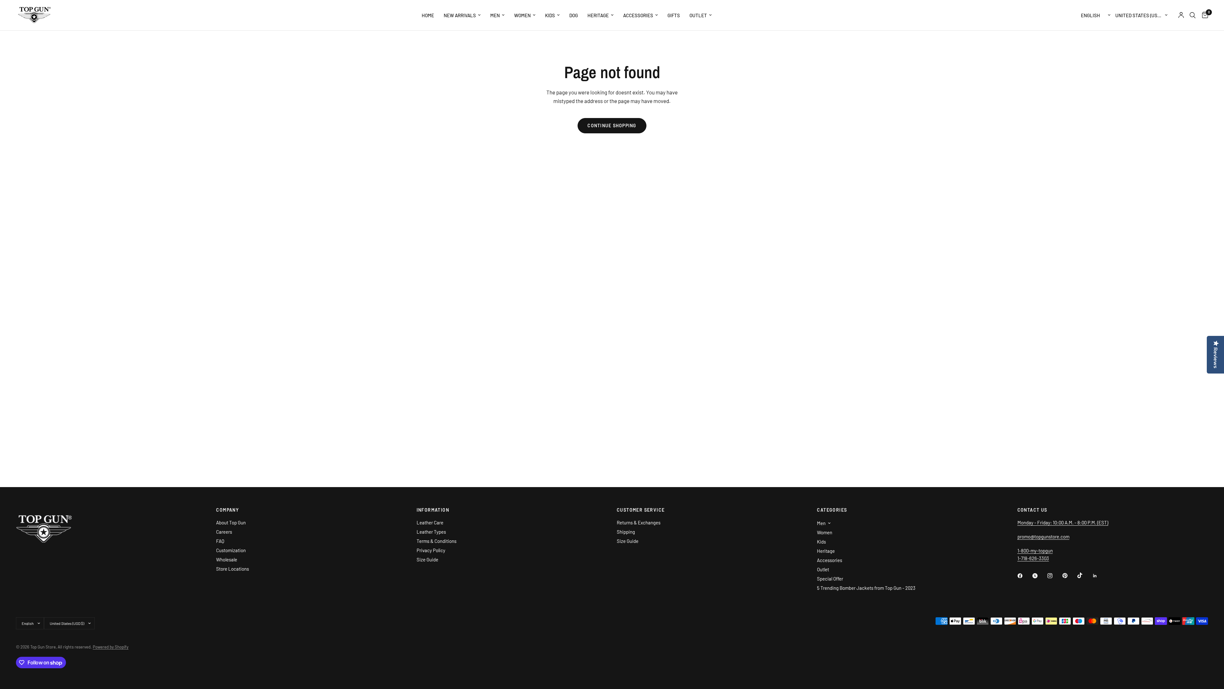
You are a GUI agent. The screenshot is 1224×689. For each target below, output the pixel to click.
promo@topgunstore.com (1043, 536)
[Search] (1192, 15)
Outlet (698, 15)
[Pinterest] (1069, 576)
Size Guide (427, 559)
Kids (550, 15)
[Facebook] (1024, 576)
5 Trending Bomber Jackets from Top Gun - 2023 (866, 588)
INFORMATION (433, 510)
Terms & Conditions (436, 541)
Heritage (598, 15)
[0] (1203, 15)
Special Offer (830, 579)
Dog (573, 15)
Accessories (638, 15)
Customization (231, 550)
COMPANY (227, 510)
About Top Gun (231, 522)
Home (428, 15)
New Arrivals (460, 15)
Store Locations (232, 569)
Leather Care (430, 522)
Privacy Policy (431, 550)
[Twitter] (1039, 576)
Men (495, 15)
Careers (224, 532)
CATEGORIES (832, 510)
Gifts (673, 15)
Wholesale (226, 559)
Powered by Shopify (110, 646)
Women (522, 15)
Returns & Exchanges (638, 522)
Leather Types (431, 532)
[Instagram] (1054, 576)
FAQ (220, 541)
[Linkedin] (1099, 576)
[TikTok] (1084, 575)
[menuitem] (428, 15)
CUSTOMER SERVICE (641, 510)
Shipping (626, 532)
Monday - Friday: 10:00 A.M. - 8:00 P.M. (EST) (1062, 522)
